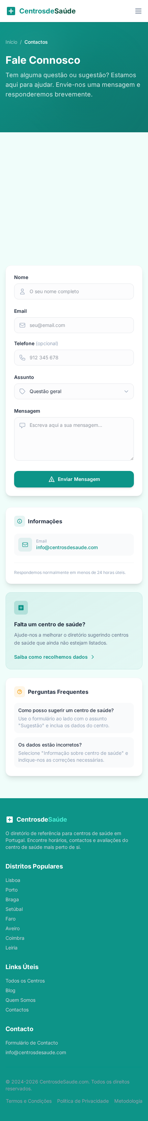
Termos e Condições (29, 1101)
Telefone (36, 343)
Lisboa (13, 880)
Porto (12, 890)
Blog (10, 990)
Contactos (17, 1009)
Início (11, 42)
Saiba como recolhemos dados (51, 657)
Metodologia (128, 1101)
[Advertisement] (74, 188)
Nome (21, 277)
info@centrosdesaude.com (36, 1052)
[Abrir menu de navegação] (138, 11)
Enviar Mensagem (79, 479)
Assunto (24, 377)
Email (20, 311)
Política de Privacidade (83, 1101)
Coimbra (15, 938)
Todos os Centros (25, 981)
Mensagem (27, 411)
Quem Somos (20, 1000)
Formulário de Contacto (32, 1043)
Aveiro (13, 928)
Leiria (12, 947)
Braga (12, 899)
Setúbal (14, 909)
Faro (10, 919)
